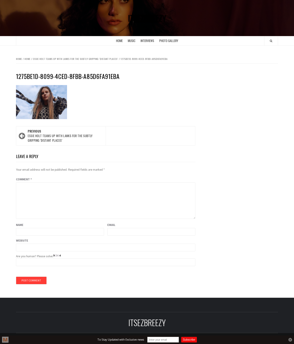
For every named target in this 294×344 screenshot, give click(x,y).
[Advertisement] (242, 95)
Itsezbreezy (147, 18)
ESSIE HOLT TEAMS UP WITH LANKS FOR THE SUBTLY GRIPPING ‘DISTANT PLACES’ (60, 136)
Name (19, 225)
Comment (24, 179)
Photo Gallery (168, 40)
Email (111, 225)
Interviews (147, 40)
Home (119, 40)
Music (131, 40)
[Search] (271, 41)
